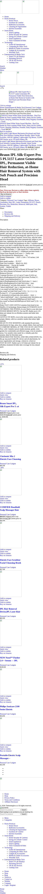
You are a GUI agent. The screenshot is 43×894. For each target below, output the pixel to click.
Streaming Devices (15, 58)
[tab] (8, 212)
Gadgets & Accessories (17, 50)
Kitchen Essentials (15, 29)
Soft (35, 204)
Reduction (14, 204)
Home (2, 107)
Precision (3, 204)
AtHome (31, 200)
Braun (37, 200)
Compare (7, 883)
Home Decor (13, 21)
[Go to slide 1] (23, 769)
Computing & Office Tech (18, 46)
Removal (22, 204)
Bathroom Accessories (16, 25)
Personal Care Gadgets (33, 107)
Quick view (4, 395)
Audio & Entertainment (17, 44)
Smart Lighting (14, 33)
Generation (4, 202)
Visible (8, 206)
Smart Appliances (15, 38)
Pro (8, 204)
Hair (10, 202)
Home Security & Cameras (18, 34)
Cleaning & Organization (17, 27)
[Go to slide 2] (23, 770)
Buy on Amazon (6, 194)
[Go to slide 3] (23, 772)
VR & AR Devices (15, 60)
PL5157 (32, 202)
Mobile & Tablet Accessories (19, 48)
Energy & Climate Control (18, 36)
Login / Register (10, 885)
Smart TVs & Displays (17, 56)
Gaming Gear (13, 62)
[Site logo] (11, 13)
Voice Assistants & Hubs (17, 40)
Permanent (24, 202)
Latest (18, 202)
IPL (13, 202)
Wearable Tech (14, 52)
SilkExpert (29, 204)
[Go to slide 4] (23, 774)
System (2, 206)
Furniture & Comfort (16, 23)
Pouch (38, 202)
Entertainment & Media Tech (15, 107)
